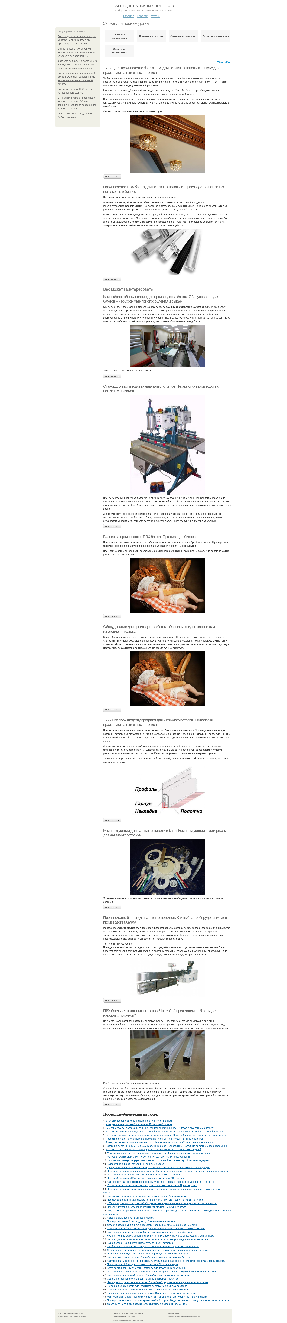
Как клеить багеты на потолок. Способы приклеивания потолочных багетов (148, 1257)
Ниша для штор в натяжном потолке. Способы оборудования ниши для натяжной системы (157, 1282)
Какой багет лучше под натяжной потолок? (130, 1217)
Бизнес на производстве (216, 36)
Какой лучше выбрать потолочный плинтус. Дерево (135, 1163)
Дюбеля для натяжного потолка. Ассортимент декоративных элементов (147, 1303)
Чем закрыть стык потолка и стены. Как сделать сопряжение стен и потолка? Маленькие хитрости (160, 1128)
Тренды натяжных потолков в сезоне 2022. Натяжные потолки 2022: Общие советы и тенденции (159, 1142)
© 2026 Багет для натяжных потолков (71, 1313)
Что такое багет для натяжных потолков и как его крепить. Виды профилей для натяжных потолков (162, 1271)
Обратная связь (173, 1313)
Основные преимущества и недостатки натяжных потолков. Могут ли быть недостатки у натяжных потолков (166, 1135)
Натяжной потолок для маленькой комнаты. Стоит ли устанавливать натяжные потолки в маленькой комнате (168, 1171)
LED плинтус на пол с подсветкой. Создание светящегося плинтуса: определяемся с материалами (162, 1203)
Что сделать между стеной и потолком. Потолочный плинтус (139, 1124)
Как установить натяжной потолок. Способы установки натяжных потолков (148, 1275)
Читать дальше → (112, 176)
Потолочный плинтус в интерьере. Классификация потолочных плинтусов (148, 1253)
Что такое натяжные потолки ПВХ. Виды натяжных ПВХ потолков (143, 1174)
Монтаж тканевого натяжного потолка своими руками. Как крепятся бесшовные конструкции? (159, 1153)
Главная (128, 16)
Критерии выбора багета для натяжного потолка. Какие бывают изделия (147, 1286)
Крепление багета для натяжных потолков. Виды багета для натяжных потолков (151, 1293)
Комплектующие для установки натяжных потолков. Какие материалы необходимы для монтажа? (161, 1235)
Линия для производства (119, 36)
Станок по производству (183, 36)
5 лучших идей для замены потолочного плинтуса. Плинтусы (139, 1120)
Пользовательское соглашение (132, 1313)
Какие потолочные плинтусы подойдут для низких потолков (140, 1242)
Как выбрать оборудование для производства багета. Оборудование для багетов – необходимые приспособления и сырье (161, 299)
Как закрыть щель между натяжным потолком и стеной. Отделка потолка (147, 1196)
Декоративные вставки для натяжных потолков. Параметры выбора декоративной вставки (157, 1250)
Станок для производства (119, 50)
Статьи (155, 16)
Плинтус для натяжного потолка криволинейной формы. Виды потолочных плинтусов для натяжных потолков (168, 1300)
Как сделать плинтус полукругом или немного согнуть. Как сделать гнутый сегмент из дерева (158, 1160)
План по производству (151, 36)
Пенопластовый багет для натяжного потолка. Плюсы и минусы (142, 1264)
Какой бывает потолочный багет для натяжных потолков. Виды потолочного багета (153, 1246)
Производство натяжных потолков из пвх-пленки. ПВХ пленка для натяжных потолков (155, 1199)
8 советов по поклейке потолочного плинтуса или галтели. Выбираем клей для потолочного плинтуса (77, 64)
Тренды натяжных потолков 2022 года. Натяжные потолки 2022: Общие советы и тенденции (158, 1167)
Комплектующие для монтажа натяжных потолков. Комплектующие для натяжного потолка (157, 1239)
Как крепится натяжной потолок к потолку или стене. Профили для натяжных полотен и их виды (160, 1181)
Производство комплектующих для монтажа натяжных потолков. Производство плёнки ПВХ (77, 40)
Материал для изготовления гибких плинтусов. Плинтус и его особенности (148, 1156)
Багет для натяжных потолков (143, 5)
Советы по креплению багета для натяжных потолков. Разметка (142, 1278)
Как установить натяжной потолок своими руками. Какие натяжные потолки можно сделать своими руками (166, 1260)
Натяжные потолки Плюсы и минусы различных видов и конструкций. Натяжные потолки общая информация (167, 1146)
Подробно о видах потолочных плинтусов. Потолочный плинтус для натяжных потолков (155, 1138)
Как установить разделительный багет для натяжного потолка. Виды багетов (149, 1232)
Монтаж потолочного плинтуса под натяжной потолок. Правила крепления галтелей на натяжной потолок (164, 1131)
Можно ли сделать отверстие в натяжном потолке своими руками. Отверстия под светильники (77, 52)
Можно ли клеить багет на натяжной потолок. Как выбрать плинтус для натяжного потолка (157, 1296)
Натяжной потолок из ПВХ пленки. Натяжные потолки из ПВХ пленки (145, 1178)
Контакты (116, 1313)
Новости (142, 16)
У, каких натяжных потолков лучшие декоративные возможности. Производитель (152, 1185)
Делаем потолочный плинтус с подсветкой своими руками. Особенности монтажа (152, 1225)
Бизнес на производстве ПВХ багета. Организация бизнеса (150, 536)
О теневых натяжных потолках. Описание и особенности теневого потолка (148, 1289)
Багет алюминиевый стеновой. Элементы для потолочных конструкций (146, 1268)
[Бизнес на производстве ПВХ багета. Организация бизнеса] (167, 585)
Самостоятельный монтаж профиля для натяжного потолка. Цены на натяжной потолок (156, 1228)
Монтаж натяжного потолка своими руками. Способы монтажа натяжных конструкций (153, 1149)
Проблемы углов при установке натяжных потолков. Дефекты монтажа (146, 1207)
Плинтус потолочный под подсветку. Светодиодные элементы (141, 1221)
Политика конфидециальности (124, 1317)
